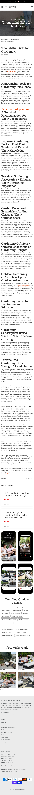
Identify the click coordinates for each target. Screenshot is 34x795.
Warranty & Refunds (6, 732)
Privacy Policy (4, 737)
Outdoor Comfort (19, 623)
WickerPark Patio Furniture (23, 635)
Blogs (6, 39)
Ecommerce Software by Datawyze (17, 789)
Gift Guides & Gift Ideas (14, 39)
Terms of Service (5, 739)
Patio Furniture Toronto (8, 632)
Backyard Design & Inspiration (22, 607)
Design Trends (5, 610)
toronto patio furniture (7, 635)
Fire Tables (5, 613)
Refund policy (4, 742)
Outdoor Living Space (7, 629)
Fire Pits (26, 610)
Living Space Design (17, 616)
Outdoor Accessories (7, 623)
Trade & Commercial (6, 730)
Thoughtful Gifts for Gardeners (8, 41)
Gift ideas (25, 613)
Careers (3, 734)
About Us (3, 722)
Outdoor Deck (5, 626)
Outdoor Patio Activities (22, 629)
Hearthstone (5, 616)
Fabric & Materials (16, 610)
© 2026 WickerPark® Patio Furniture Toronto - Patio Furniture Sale (17, 788)
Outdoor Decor (15, 626)
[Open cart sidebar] (31, 7)
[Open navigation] (2, 7)
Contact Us (4, 725)
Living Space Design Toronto (9, 619)
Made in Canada (23, 619)
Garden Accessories (15, 613)
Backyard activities (7, 607)
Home (2, 39)
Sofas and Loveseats (22, 632)
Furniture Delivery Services (8, 727)
